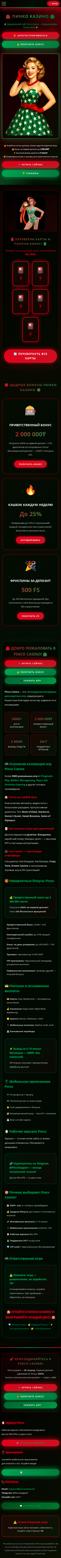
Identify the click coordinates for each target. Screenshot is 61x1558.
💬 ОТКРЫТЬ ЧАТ (30, 1505)
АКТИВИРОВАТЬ (30, 540)
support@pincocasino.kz (22, 1488)
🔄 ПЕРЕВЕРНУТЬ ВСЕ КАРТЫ (31, 356)
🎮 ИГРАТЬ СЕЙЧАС (30, 164)
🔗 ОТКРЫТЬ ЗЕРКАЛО (30, 1443)
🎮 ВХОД (53, 3)
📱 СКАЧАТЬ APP (30, 680)
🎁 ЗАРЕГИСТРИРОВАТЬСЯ (30, 35)
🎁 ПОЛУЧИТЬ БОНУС (30, 1396)
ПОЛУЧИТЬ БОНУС (30, 464)
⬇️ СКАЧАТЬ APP (30, 1472)
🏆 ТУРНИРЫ (30, 173)
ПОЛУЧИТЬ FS (30, 616)
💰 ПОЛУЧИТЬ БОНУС (30, 44)
